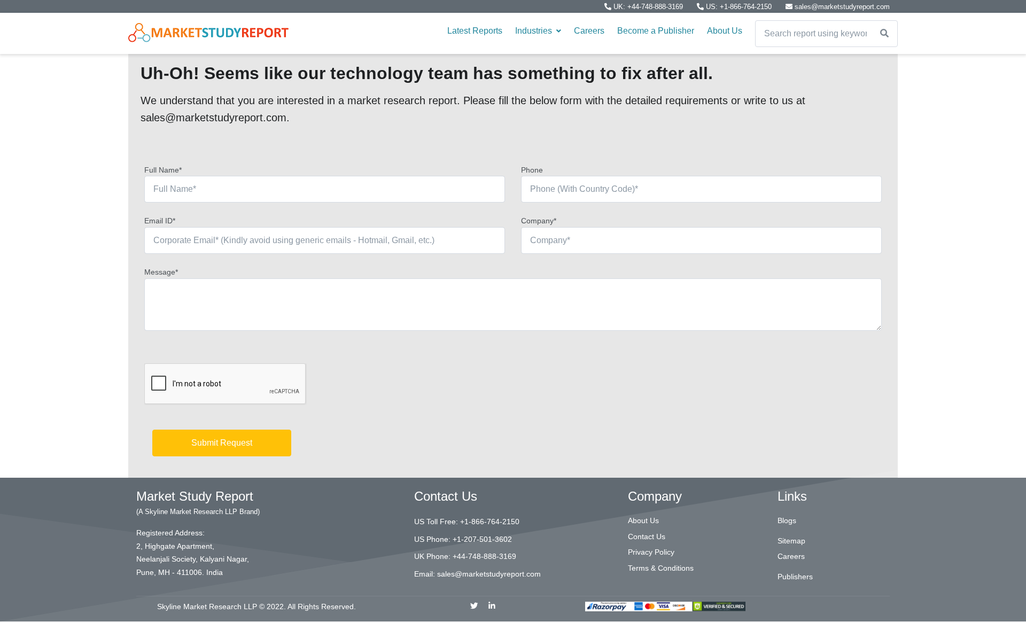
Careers (589, 30)
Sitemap (791, 541)
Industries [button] (534, 30)
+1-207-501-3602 (482, 539)
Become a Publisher (655, 30)
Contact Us (646, 536)
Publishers (795, 576)
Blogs (787, 520)
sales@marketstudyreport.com (841, 7)
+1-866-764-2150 (489, 521)
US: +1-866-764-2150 (739, 7)
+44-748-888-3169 (484, 556)
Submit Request (221, 442)
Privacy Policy (651, 552)
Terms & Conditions (661, 568)
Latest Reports (474, 30)
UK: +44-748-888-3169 (648, 7)
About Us (724, 30)
